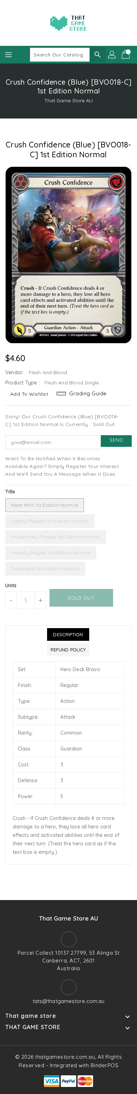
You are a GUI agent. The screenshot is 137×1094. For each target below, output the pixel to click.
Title (10, 491)
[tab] (68, 634)
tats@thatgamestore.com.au (69, 1001)
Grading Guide (88, 393)
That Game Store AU (68, 100)
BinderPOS (105, 1065)
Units (11, 585)
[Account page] (112, 55)
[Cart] (126, 55)
